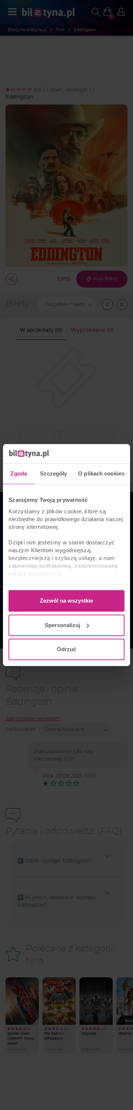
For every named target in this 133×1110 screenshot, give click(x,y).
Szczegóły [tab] (53, 473)
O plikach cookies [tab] (101, 473)
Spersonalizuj (62, 625)
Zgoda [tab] (18, 473)
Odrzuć (66, 649)
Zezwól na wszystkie (66, 600)
